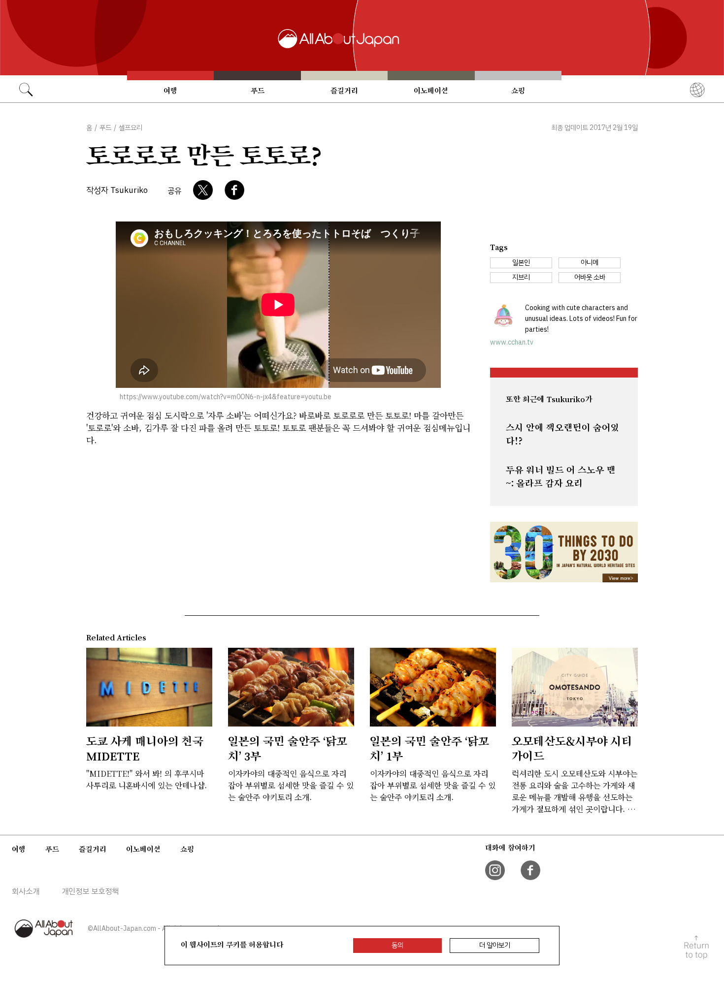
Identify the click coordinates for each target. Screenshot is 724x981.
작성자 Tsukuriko (117, 190)
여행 (170, 91)
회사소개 (25, 891)
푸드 (257, 91)
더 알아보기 (494, 945)
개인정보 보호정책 (90, 891)
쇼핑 (518, 91)
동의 (397, 945)
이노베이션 (431, 91)
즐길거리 (344, 91)
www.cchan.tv (511, 342)
